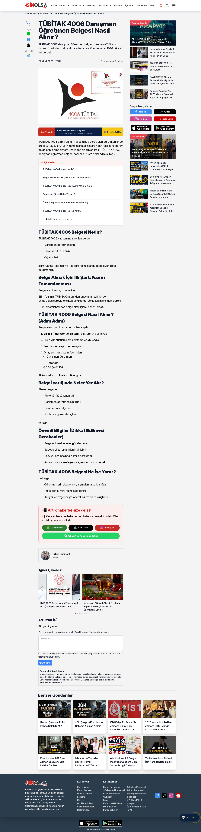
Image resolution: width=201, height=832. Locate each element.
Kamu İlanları (59, 5)
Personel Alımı (111, 810)
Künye (80, 800)
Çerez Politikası (85, 806)
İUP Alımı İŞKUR (134, 800)
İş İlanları (141, 5)
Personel (103, 5)
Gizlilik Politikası (85, 803)
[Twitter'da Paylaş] (28, 45)
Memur (91, 5)
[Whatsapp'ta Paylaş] (28, 33)
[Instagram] (171, 795)
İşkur (128, 5)
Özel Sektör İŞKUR (136, 806)
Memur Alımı (109, 806)
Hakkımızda (83, 810)
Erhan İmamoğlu (62, 554)
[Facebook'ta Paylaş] (28, 39)
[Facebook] (157, 795)
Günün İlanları (84, 793)
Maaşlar (130, 803)
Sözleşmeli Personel (114, 790)
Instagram (109, 528)
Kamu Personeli (111, 787)
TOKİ (152, 5)
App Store (83, 528)
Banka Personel (111, 793)
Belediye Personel (136, 787)
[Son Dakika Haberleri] (161, 5)
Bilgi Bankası (41, 13)
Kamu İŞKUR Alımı (112, 803)
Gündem (77, 5)
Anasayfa (29, 13)
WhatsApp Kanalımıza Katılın (83, 536)
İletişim (81, 796)
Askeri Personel (135, 790)
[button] (120, 588)
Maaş (117, 5)
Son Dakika (83, 787)
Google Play (56, 528)
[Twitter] (164, 795)
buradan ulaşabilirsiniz (51, 682)
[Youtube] (178, 795)
